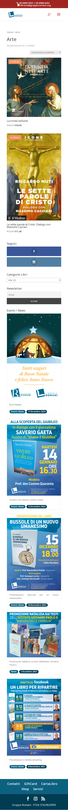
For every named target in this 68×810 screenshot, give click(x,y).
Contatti (13, 784)
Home (10, 32)
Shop (25, 789)
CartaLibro (49, 784)
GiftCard (30, 784)
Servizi (38, 789)
